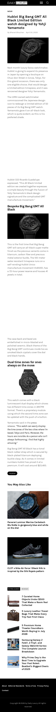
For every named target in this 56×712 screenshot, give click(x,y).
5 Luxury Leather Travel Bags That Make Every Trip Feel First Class (35, 614)
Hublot (12, 473)
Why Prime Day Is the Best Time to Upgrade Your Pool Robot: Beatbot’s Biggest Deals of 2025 (35, 663)
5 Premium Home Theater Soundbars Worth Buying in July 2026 (33, 630)
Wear (10, 11)
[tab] (13, 589)
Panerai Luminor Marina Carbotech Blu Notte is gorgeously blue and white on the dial (27, 525)
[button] (28, 50)
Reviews (25, 589)
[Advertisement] (28, 149)
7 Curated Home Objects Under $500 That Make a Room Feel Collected (35, 601)
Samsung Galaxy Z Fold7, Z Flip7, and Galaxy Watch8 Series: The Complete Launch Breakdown (34, 646)
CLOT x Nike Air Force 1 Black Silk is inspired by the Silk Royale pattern (26, 569)
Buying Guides (13, 589)
